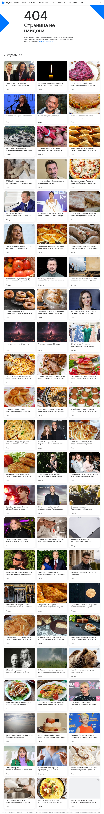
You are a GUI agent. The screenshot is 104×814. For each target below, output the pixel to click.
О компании (11, 812)
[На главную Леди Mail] (7, 2)
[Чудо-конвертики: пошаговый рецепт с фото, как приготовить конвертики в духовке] (84, 141)
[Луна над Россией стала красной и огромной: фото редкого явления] (84, 598)
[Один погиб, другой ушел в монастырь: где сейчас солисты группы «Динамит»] (19, 76)
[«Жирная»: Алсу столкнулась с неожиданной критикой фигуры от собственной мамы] (52, 206)
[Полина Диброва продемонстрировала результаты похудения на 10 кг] (19, 761)
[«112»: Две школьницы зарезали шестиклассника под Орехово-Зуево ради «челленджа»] (52, 76)
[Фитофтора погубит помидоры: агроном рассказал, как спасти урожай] (19, 272)
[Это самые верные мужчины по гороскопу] (84, 565)
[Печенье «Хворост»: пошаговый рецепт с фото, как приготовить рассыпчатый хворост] (19, 630)
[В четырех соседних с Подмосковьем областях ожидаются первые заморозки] (84, 500)
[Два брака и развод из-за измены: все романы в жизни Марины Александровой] (84, 467)
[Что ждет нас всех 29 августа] (52, 337)
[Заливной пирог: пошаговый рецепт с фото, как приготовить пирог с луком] (84, 109)
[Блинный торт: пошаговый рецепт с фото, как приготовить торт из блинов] (52, 630)
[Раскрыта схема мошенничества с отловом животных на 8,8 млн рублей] (84, 272)
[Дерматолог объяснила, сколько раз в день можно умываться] (52, 532)
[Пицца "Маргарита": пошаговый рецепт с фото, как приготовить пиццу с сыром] (19, 369)
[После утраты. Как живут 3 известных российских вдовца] (52, 500)
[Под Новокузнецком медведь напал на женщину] (84, 663)
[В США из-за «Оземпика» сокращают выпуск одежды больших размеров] (84, 337)
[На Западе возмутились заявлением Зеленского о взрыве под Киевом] (52, 272)
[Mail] (3, 2)
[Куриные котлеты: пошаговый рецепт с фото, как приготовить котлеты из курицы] (19, 467)
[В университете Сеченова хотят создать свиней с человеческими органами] (84, 239)
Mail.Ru (4, 812)
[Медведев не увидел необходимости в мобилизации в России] (19, 206)
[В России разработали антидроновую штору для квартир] (84, 532)
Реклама (19, 812)
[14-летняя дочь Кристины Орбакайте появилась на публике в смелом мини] (84, 695)
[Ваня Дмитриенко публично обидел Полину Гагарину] (19, 500)
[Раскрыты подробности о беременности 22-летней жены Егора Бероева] (52, 435)
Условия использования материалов (85, 812)
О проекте (30, 812)
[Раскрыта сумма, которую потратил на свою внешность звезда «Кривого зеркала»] (52, 109)
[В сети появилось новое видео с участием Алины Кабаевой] (19, 239)
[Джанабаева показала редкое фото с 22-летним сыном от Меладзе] (19, 532)
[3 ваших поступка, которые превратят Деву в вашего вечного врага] (84, 793)
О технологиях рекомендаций (44, 812)
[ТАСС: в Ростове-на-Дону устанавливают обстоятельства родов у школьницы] (19, 174)
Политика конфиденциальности (63, 812)
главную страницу (46, 41)
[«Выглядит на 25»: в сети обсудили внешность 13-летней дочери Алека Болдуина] (52, 565)
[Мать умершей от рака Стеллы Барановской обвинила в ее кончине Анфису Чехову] (84, 304)
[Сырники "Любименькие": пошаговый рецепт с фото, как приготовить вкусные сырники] (19, 402)
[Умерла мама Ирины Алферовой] (19, 109)
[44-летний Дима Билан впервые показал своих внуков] (52, 174)
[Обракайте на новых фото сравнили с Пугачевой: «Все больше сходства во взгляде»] (19, 663)
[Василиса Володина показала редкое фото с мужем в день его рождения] (84, 728)
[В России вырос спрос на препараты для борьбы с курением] (52, 761)
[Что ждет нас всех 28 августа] (19, 337)
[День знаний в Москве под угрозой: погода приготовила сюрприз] (52, 467)
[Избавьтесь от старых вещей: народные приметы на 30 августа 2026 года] (19, 598)
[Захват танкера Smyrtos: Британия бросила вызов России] (19, 728)
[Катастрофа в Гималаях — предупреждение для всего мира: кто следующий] (19, 141)
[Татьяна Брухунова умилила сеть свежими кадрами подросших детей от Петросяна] (19, 565)
